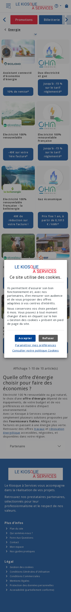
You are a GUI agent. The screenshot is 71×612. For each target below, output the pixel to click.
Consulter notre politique (35, 350)
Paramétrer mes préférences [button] (35, 345)
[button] (25, 338)
